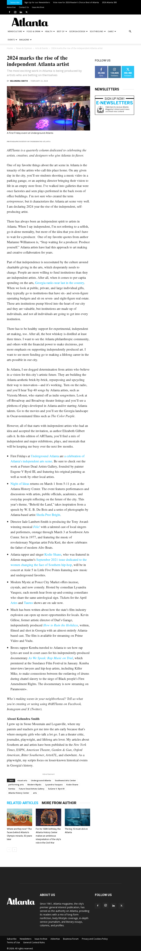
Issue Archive (38, 7)
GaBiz (110, 31)
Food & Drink (33, 31)
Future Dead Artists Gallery (31, 788)
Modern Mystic (34, 784)
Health (48, 31)
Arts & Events (41, 48)
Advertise (11, 7)
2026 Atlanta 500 (109, 2)
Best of (60, 31)
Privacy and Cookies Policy (95, 938)
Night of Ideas (19, 483)
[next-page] (14, 849)
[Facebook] (9, 12)
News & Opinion (24, 48)
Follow (115, 67)
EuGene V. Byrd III (56, 788)
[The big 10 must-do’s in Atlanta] (77, 817)
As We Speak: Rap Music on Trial (51, 658)
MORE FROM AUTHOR (59, 803)
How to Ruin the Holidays (60, 625)
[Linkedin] (20, 12)
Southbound (96, 31)
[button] (130, 31)
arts (35, 793)
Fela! (36, 527)
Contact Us (24, 7)
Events (11, 39)
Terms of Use (13, 942)
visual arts (22, 780)
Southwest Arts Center (65, 780)
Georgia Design (77, 31)
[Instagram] (15, 12)
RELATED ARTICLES (22, 803)
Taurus (28, 602)
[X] (26, 12)
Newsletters (25, 938)
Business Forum (71, 938)
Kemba (11, 788)
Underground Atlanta (45, 456)
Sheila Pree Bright (48, 514)
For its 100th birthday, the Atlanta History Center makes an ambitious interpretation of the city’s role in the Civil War (48, 836)
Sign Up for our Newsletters (37, 2)
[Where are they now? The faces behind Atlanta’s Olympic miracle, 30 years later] (19, 817)
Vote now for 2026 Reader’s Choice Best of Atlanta (76, 2)
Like (101, 67)
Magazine (24, 39)
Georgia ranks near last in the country (59, 282)
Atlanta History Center (18, 793)
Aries (13, 602)
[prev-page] (9, 849)
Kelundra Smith (19, 81)
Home (10, 48)
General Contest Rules (34, 942)
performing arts (16, 784)
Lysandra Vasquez (54, 784)
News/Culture (15, 31)
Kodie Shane (52, 554)
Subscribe (14, 2)
